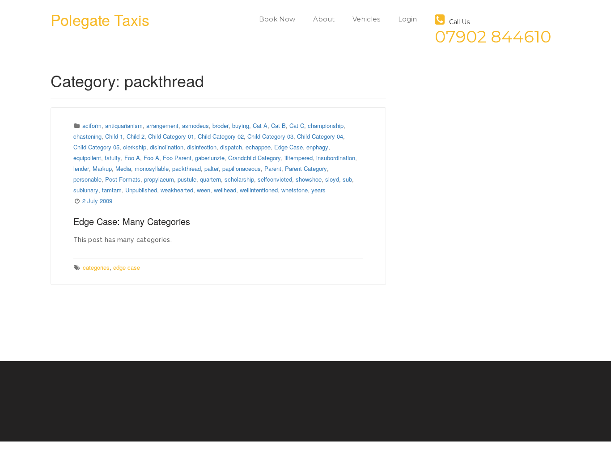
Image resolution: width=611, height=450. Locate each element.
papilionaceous (241, 168)
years (318, 190)
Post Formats (122, 179)
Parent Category (306, 168)
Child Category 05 (96, 147)
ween (203, 190)
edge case (126, 267)
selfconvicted (275, 179)
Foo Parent (177, 157)
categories (96, 267)
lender (81, 168)
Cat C (296, 125)
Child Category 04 (320, 136)
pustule (187, 179)
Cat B (278, 125)
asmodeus (195, 125)
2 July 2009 (97, 200)
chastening (87, 136)
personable (87, 179)
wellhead (225, 190)
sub (347, 179)
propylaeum (159, 179)
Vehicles (366, 19)
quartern (210, 179)
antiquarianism (124, 125)
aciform (92, 125)
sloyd (332, 179)
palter (211, 168)
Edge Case (288, 147)
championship (326, 125)
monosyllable (152, 168)
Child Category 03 (270, 136)
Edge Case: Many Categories (131, 221)
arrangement (162, 125)
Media (123, 168)
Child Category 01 (171, 136)
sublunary (85, 190)
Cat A (260, 125)
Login (407, 19)
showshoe (309, 179)
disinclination (166, 147)
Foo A (132, 157)
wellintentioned (259, 190)
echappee (258, 147)
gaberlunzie (210, 157)
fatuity (113, 157)
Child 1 (114, 136)
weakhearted (177, 190)
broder (220, 125)
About (324, 19)
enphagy (317, 147)
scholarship (239, 179)
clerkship (134, 147)
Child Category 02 (221, 136)
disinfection (201, 147)
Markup (102, 168)
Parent (272, 168)
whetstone (294, 190)
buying (240, 125)
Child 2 (135, 136)
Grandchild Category (254, 157)
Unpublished (141, 190)
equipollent (87, 157)
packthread (186, 168)
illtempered (298, 157)
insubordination (335, 157)
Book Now (277, 19)
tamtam (112, 190)
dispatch (231, 147)
